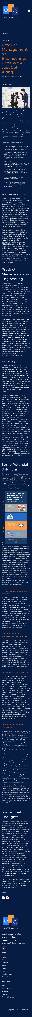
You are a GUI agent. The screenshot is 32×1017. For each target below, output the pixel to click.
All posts (6, 33)
